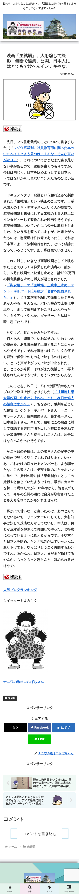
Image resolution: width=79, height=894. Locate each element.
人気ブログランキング (20, 590)
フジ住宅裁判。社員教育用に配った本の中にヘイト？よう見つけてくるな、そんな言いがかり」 (38, 154)
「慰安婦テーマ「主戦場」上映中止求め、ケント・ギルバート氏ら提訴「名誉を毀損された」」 (38, 291)
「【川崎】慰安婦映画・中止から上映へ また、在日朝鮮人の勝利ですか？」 (38, 398)
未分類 (12, 698)
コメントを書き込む (39, 834)
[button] (70, 657)
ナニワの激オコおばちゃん (23, 682)
